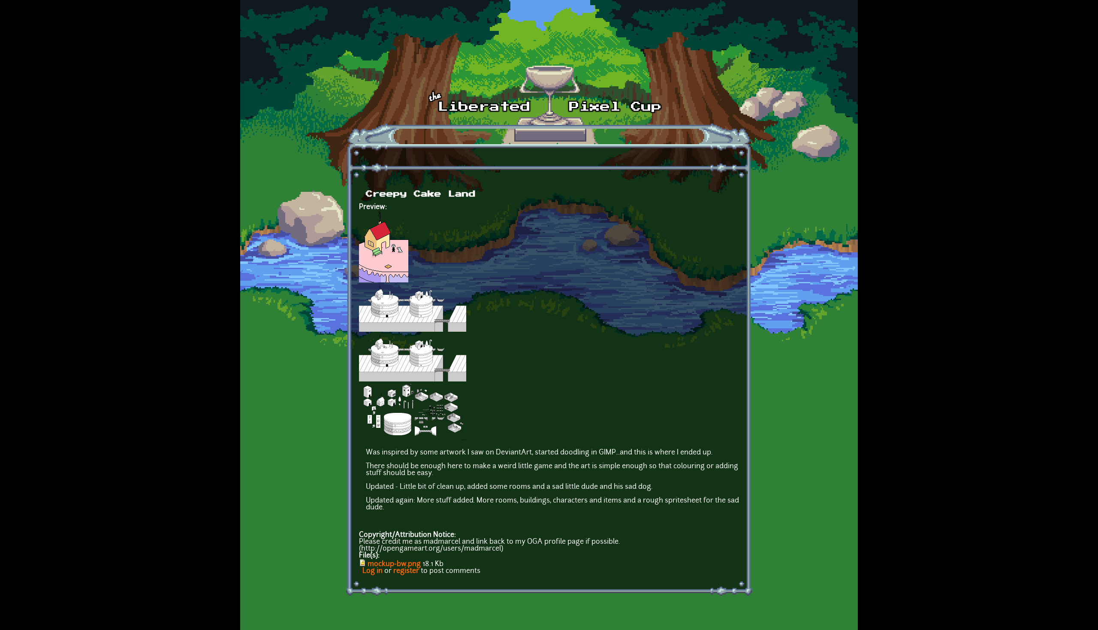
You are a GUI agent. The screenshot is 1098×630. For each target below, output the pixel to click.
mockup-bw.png (394, 564)
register (406, 571)
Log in (372, 571)
